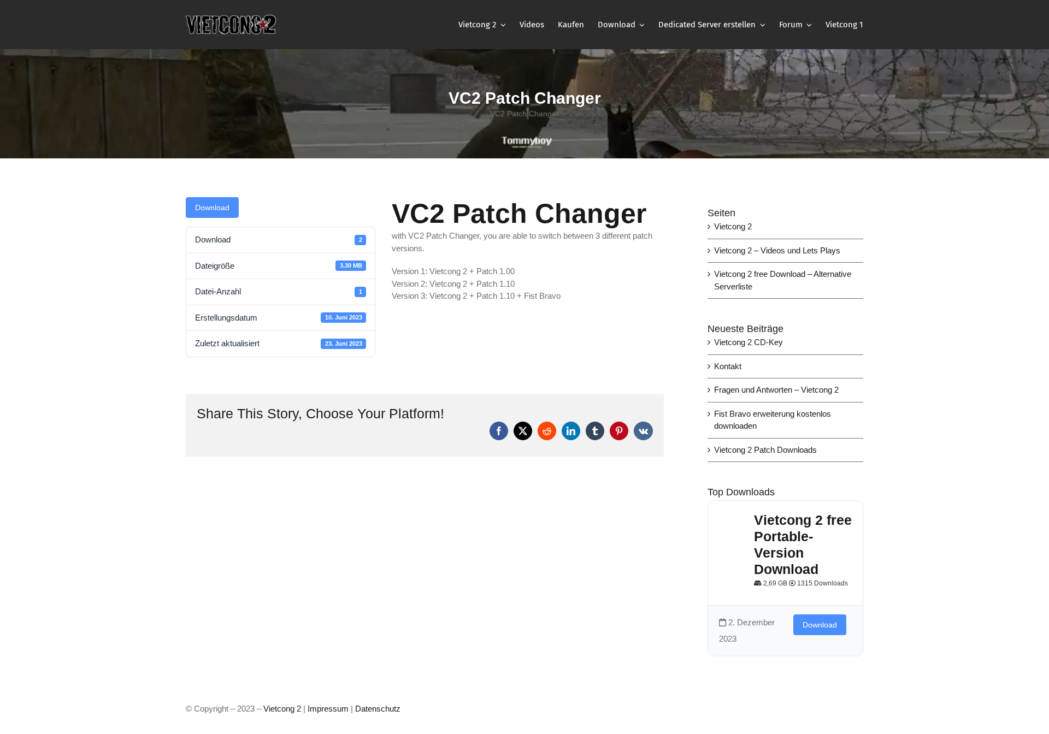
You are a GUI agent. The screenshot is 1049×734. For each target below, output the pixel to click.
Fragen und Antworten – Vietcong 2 (776, 389)
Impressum (329, 708)
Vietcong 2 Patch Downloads (765, 449)
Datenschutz (377, 708)
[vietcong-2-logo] (231, 18)
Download (212, 207)
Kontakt (727, 366)
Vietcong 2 (733, 226)
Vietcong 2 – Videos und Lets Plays (777, 250)
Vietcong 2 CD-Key (748, 342)
